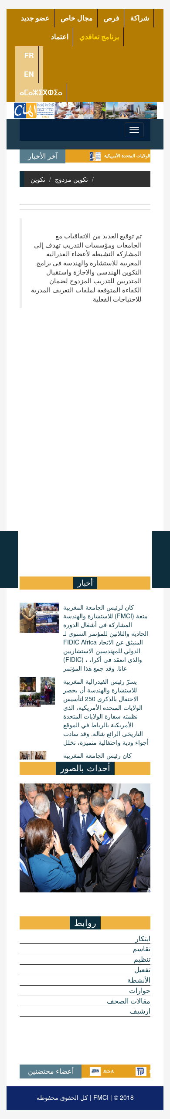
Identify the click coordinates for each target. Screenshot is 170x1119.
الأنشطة (138, 980)
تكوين (38, 179)
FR (29, 55)
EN (29, 74)
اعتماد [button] (59, 36)
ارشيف (140, 1011)
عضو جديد (35, 18)
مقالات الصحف (128, 1001)
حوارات (139, 990)
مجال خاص (77, 18)
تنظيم (142, 959)
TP (139, 1071)
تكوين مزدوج (71, 179)
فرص (111, 18)
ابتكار (142, 938)
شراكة (139, 18)
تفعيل (142, 969)
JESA (95, 1071)
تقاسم (141, 948)
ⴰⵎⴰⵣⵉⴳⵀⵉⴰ (41, 92)
